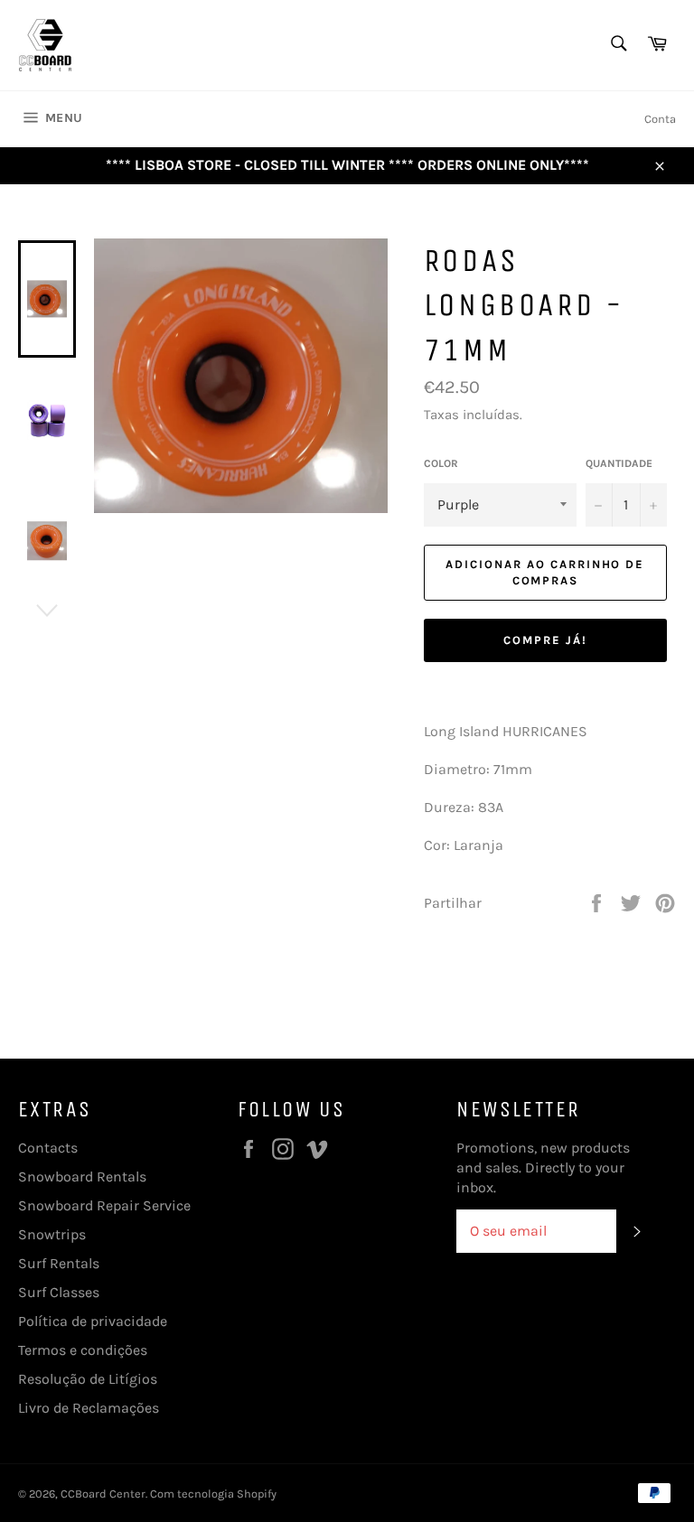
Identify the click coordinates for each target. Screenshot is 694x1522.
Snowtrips (52, 1234)
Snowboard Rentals (82, 1176)
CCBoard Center (103, 1493)
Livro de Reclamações (88, 1407)
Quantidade (619, 463)
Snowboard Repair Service (104, 1205)
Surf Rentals (58, 1263)
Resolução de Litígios (87, 1378)
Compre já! (545, 640)
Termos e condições (82, 1350)
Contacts (48, 1147)
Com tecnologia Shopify (213, 1493)
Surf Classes (58, 1292)
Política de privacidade (92, 1321)
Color (441, 463)
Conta (660, 119)
